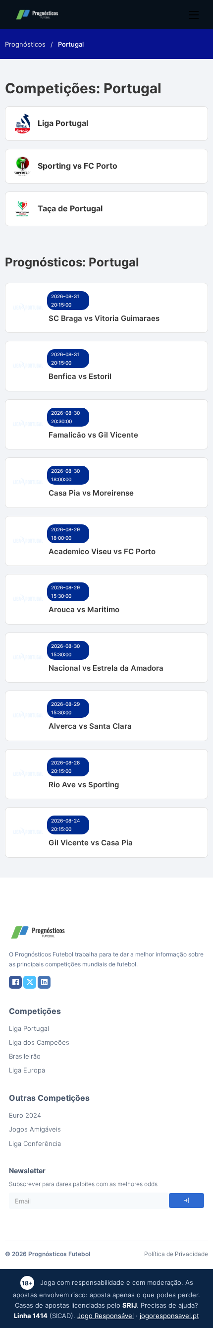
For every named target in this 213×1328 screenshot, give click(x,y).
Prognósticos (25, 44)
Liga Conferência (35, 1143)
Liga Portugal (29, 1028)
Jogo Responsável (105, 1316)
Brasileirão (25, 1056)
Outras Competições (49, 1098)
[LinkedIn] (44, 982)
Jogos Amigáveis (35, 1129)
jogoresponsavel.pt (169, 1316)
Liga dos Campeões (39, 1042)
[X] (29, 982)
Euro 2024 (25, 1115)
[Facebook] (15, 982)
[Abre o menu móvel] (194, 15)
